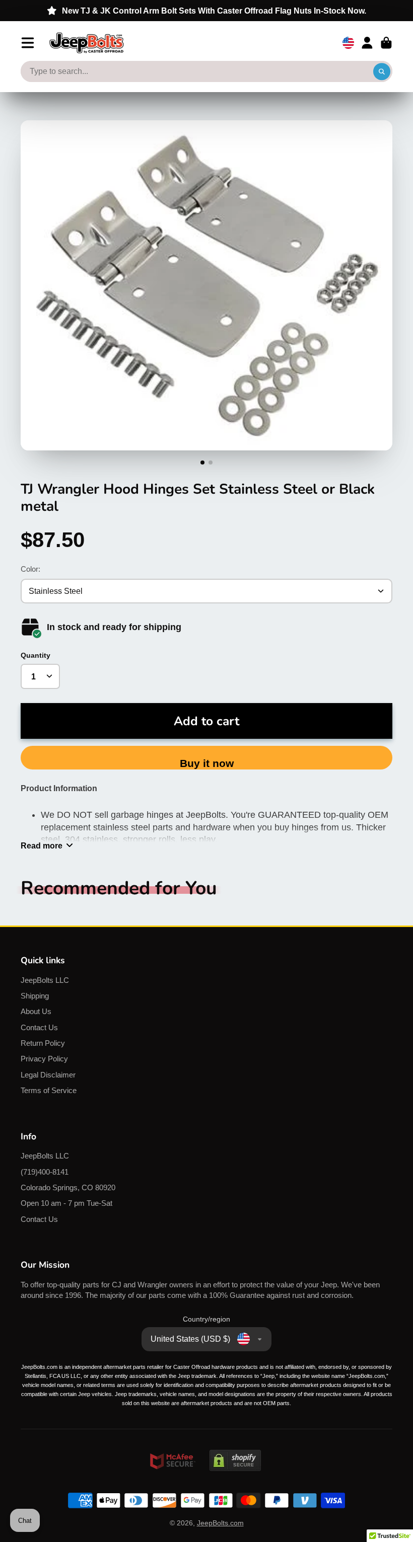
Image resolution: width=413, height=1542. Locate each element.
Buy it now (207, 763)
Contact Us (39, 1027)
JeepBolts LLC (45, 980)
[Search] (381, 71)
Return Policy (43, 1043)
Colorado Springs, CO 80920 (68, 1187)
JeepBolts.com (220, 1523)
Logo (86, 43)
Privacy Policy (44, 1058)
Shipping (35, 995)
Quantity (35, 655)
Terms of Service (49, 1090)
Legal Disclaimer (48, 1074)
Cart (386, 43)
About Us (36, 1011)
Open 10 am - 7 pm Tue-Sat (66, 1203)
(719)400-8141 (44, 1172)
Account (367, 43)
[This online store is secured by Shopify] (235, 1481)
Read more (41, 845)
